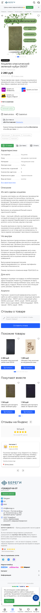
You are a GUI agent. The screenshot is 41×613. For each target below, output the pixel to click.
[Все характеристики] (8, 182)
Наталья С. (13, 444)
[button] (15, 56)
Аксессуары (19, 11)
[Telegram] (3, 559)
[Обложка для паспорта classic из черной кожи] (30, 390)
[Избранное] (38, 15)
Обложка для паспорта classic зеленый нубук (9, 405)
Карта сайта (29, 583)
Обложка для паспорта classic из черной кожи (29, 405)
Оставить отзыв (20, 326)
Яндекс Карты (9, 464)
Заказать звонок (8, 494)
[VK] (8, 559)
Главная (3, 11)
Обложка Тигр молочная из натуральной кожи (30, 361)
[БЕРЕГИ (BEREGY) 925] (10, 2)
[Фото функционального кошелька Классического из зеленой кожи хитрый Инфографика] (20, 33)
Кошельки (28, 11)
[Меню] (2, 2)
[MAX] (14, 559)
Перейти (29, 7)
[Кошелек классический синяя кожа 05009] (10, 346)
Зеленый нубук (7, 108)
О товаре (9, 145)
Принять (9, 601)
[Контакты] (38, 2)
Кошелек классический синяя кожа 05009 (9, 361)
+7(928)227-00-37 (9, 488)
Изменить (19, 122)
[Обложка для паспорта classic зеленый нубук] (10, 390)
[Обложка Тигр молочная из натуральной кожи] (30, 346)
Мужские (14, 138)
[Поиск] (34, 2)
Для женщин (6, 135)
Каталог (10, 11)
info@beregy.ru (8, 508)
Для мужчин (16, 135)
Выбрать (9, 368)
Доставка (22, 145)
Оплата (36, 145)
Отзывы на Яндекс (14, 422)
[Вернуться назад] (2, 15)
